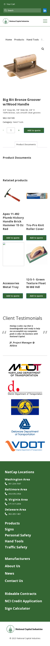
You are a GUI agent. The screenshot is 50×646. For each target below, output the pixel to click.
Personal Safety (18, 535)
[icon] (44, 10)
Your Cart (11, 4)
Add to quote (34, 130)
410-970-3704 (14, 494)
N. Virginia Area (16, 500)
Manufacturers (17, 559)
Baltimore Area (16, 490)
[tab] (26, 144)
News (9, 574)
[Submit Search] (5, 10)
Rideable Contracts (20, 594)
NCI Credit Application (23, 601)
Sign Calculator (17, 609)
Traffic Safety (16, 547)
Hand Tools (18, 122)
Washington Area (17, 480)
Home (9, 39)
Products (12, 524)
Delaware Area (15, 510)
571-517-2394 (14, 504)
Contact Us (14, 581)
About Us (12, 566)
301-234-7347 (14, 484)
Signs (9, 529)
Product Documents (26, 144)
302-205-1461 (14, 514)
